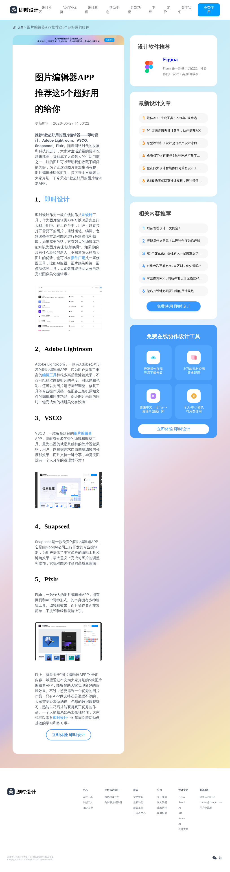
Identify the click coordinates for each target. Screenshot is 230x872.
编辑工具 (49, 375)
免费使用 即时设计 (173, 306)
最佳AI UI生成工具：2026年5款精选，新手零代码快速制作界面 (175, 118)
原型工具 (88, 802)
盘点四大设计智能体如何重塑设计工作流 (175, 168)
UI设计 (87, 214)
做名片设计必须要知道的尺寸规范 (170, 291)
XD (180, 813)
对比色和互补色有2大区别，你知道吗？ (174, 266)
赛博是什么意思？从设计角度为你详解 (173, 240)
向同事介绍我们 (113, 802)
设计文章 (18, 27)
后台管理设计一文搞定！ (164, 228)
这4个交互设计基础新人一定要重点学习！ (175, 253)
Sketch (181, 802)
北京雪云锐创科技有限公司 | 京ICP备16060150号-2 (30, 857)
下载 (152, 10)
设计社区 (45, 10)
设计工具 (88, 797)
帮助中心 (112, 10)
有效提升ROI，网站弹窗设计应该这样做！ (175, 278)
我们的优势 (68, 10)
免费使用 (209, 10)
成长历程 (162, 807)
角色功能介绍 (112, 797)
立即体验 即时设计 (68, 735)
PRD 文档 (88, 807)
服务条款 (138, 807)
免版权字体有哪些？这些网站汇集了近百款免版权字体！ (175, 155)
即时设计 (60, 717)
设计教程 (91, 10)
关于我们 (184, 10)
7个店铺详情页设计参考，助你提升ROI (174, 130)
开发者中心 (139, 813)
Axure (181, 818)
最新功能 (134, 10)
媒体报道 (162, 813)
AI (179, 823)
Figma (170, 59)
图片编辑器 (83, 433)
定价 (167, 10)
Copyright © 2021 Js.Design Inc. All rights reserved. (30, 860)
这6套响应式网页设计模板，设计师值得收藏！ (175, 180)
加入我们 (162, 802)
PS (179, 807)
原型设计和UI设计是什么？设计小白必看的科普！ (175, 143)
